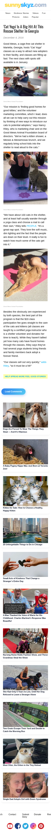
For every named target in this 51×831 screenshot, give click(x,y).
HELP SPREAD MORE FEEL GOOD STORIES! (25, 376)
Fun (44, 13)
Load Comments (13, 391)
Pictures (15, 17)
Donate (37, 814)
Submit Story (25, 815)
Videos (36, 13)
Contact (12, 814)
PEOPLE (31, 226)
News (7, 13)
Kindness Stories (21, 13)
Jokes (25, 17)
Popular (35, 17)
